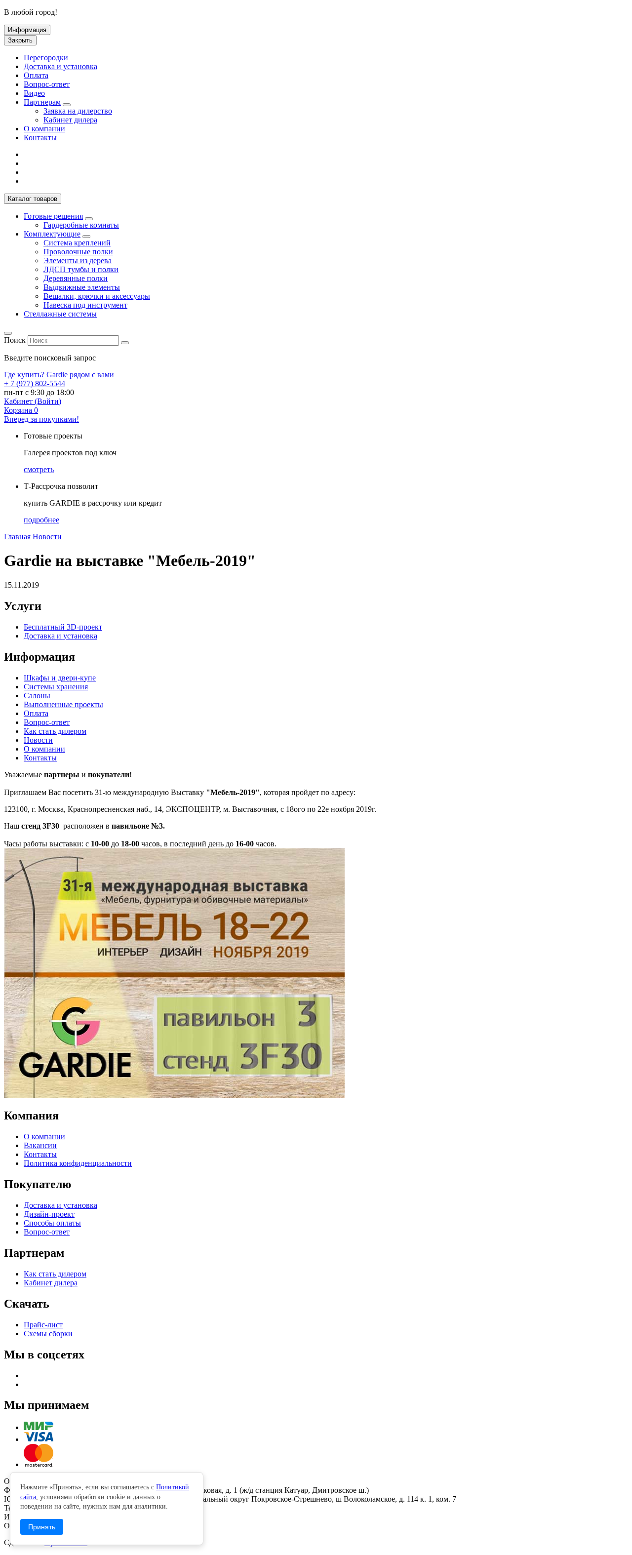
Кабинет (32, 401)
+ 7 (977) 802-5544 (34, 383)
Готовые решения (53, 216)
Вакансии (40, 1145)
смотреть (39, 469)
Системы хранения (56, 686)
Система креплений (77, 243)
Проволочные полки (78, 251)
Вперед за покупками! (41, 419)
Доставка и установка (60, 66)
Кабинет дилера (70, 120)
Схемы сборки (48, 1333)
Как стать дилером (55, 731)
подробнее (41, 520)
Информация (27, 30)
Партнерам (42, 102)
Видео (34, 93)
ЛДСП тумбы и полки (80, 269)
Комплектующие (52, 234)
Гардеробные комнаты (81, 225)
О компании (44, 128)
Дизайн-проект (49, 1214)
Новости (47, 536)
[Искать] (125, 342)
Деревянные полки (75, 278)
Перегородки (46, 57)
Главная (17, 536)
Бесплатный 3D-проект (63, 627)
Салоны (37, 695)
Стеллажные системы (60, 314)
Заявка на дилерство (77, 111)
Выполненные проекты (63, 704)
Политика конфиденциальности (78, 1163)
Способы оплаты (52, 1223)
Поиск (15, 340)
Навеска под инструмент (85, 305)
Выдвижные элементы (81, 287)
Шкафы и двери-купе (60, 678)
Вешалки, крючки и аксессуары (96, 296)
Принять (41, 1527)
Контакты (40, 137)
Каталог (32, 198)
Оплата (36, 75)
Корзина (21, 410)
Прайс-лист (43, 1324)
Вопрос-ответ (47, 84)
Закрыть (20, 40)
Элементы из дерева (77, 260)
